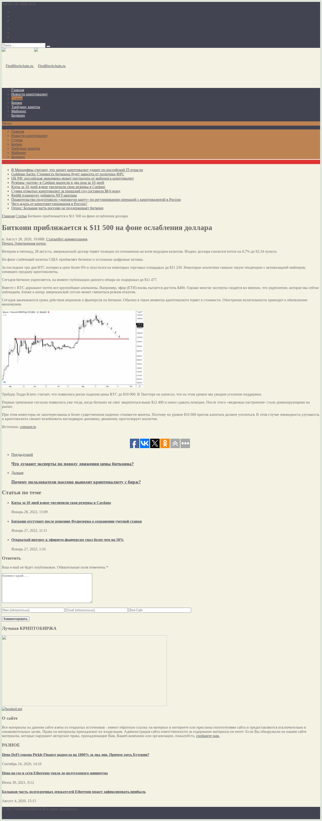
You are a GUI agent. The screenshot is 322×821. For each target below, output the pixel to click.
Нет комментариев (72, 239)
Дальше (17, 473)
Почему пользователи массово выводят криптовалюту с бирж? (76, 481)
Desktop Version (14, 817)
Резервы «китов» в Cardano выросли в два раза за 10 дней (57, 183)
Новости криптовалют (29, 94)
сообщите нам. (208, 736)
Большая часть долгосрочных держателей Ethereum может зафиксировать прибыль (74, 792)
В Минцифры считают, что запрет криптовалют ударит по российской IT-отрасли (77, 170)
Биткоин (18, 115)
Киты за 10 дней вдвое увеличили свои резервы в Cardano (58, 187)
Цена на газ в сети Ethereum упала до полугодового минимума (55, 773)
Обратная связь (23, 20)
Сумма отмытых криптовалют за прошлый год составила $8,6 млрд (65, 191)
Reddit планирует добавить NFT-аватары (44, 195)
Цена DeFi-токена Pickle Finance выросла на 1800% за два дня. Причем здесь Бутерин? (75, 755)
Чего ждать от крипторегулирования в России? (49, 204)
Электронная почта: (30, 243)
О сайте (17, 12)
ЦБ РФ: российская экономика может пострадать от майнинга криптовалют (72, 178)
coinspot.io (28, 427)
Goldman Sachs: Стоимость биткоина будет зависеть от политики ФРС (67, 174)
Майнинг (18, 111)
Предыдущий (22, 455)
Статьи (17, 98)
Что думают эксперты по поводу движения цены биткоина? (72, 463)
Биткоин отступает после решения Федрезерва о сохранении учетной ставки (76, 521)
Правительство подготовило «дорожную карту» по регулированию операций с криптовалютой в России (96, 200)
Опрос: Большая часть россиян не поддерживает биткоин (57, 208)
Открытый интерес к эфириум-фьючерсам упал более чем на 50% (67, 540)
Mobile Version (39, 817)
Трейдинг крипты (25, 107)
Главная (17, 90)
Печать (7, 243)
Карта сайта (20, 16)
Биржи (16, 103)
